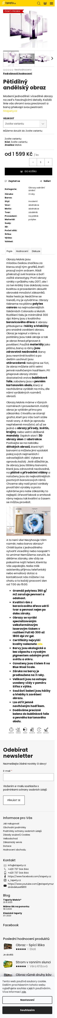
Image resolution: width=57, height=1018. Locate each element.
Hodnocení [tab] (22, 251)
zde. (40, 644)
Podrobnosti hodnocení (17, 73)
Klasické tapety (12, 913)
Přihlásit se (13, 800)
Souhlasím (27, 1010)
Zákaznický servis (12, 842)
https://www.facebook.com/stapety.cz (29, 876)
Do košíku (31, 171)
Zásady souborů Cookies (16, 834)
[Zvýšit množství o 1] (48, 162)
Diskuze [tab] (36, 251)
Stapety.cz (10, 111)
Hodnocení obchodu (14, 849)
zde (24, 992)
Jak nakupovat (11, 823)
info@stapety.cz (17, 865)
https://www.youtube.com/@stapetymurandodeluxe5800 (31, 885)
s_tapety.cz (14, 880)
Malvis (18, 145)
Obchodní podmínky (14, 827)
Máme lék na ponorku (16, 906)
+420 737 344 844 (18, 869)
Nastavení (27, 1000)
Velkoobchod (10, 838)
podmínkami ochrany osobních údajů (25, 789)
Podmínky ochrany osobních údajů (22, 831)
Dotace (7, 846)
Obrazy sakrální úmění (36, 189)
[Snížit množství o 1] (33, 162)
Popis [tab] (9, 251)
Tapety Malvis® (12, 900)
